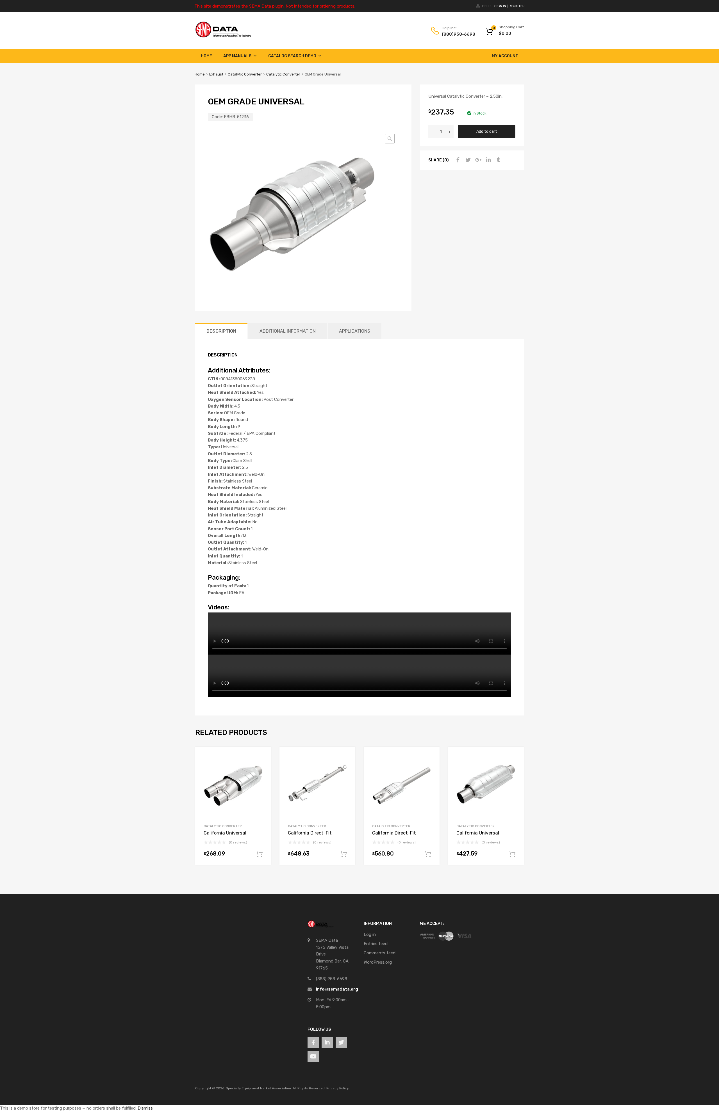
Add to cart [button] (259, 854)
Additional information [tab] (288, 331)
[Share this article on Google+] (477, 160)
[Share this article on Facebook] (457, 160)
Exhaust (216, 74)
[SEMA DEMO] (223, 36)
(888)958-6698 (455, 34)
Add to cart (486, 131)
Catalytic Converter (245, 74)
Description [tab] (221, 331)
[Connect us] (313, 1042)
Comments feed (379, 952)
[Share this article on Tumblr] (497, 160)
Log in (370, 934)
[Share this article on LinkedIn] (487, 160)
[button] (390, 138)
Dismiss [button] (145, 1108)
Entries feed (376, 943)
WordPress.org (378, 962)
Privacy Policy (337, 1088)
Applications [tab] (354, 331)
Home (206, 56)
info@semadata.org (337, 989)
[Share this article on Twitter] (467, 160)
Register (517, 6)
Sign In (500, 6)
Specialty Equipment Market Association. (259, 1088)
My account (505, 56)
